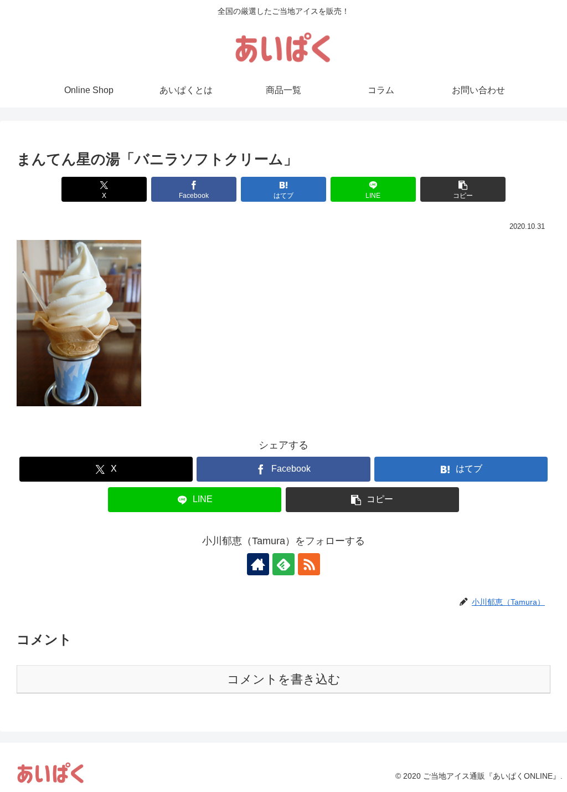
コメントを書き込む (284, 679)
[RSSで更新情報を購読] (309, 564)
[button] (463, 189)
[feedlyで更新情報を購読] (283, 564)
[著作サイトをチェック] (258, 564)
